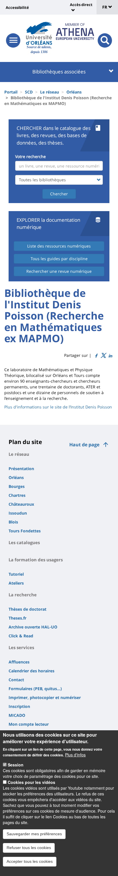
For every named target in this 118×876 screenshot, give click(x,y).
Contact (16, 679)
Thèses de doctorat (27, 609)
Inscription (19, 706)
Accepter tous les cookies (30, 861)
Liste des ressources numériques (59, 246)
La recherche (23, 594)
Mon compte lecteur (29, 724)
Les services (21, 647)
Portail (10, 92)
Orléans (74, 92)
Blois (13, 522)
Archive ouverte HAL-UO (33, 627)
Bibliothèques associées (59, 71)
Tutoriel (16, 574)
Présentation (21, 468)
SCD (29, 92)
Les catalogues (24, 542)
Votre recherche (30, 156)
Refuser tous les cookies (29, 847)
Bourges (17, 486)
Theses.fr (17, 618)
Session (15, 765)
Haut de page (84, 444)
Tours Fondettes (25, 531)
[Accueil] (39, 33)
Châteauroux (21, 504)
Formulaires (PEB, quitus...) (35, 688)
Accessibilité (17, 7)
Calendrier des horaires (31, 670)
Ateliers (16, 583)
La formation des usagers (36, 559)
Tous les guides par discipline (59, 258)
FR (105, 7)
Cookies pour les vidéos (31, 782)
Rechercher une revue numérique (59, 271)
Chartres (17, 495)
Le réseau (49, 92)
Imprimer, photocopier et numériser (45, 697)
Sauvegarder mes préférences (34, 834)
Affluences (19, 662)
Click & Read (21, 635)
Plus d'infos (75, 755)
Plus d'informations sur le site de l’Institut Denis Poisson (58, 407)
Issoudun (18, 513)
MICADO (17, 715)
